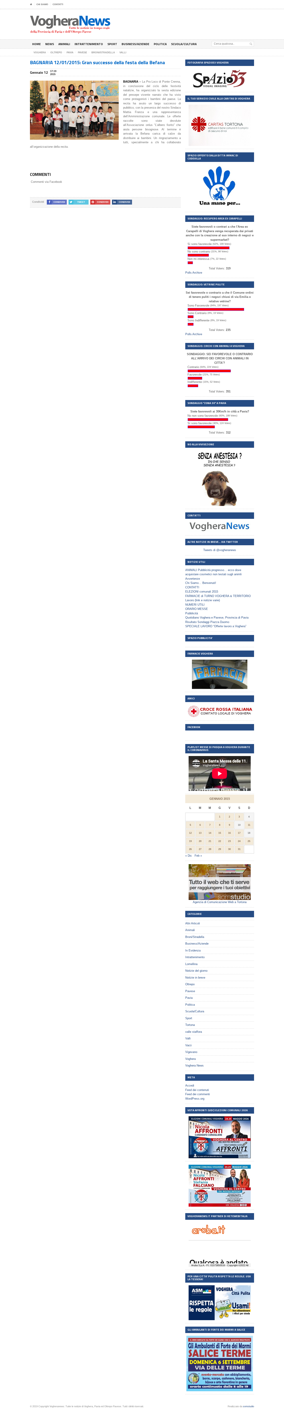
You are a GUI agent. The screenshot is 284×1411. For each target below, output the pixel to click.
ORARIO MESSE (196, 609)
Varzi (188, 1045)
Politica (160, 44)
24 (239, 841)
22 (219, 841)
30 (229, 849)
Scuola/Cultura (184, 44)
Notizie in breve (195, 977)
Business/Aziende (135, 44)
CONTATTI (58, 4)
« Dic (188, 855)
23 (229, 841)
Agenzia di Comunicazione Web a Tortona (220, 902)
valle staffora (193, 1031)
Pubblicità (191, 613)
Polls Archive (193, 272)
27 (200, 849)
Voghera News (194, 1065)
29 (219, 849)
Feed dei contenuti (197, 1090)
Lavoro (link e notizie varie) (202, 600)
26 (190, 849)
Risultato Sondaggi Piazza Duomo (207, 622)
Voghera (190, 1059)
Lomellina (191, 964)
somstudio (248, 1406)
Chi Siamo (42, 4)
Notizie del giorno (196, 970)
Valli (188, 1038)
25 (249, 841)
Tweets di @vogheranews (219, 550)
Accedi (189, 1085)
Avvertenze (192, 578)
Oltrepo (190, 984)
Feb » (198, 855)
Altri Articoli (192, 923)
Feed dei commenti (197, 1094)
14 (210, 833)
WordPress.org (194, 1098)
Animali (64, 44)
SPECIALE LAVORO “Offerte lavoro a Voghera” (215, 626)
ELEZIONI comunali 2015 (201, 591)
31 (239, 849)
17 (239, 833)
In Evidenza (193, 950)
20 (200, 841)
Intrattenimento (89, 44)
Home (36, 44)
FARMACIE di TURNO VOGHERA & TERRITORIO (218, 596)
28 (210, 849)
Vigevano (191, 1052)
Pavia (189, 997)
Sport (112, 44)
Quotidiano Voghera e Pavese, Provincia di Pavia (216, 617)
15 (219, 833)
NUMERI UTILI (195, 604)
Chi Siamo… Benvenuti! (200, 583)
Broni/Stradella (194, 937)
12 (190, 833)
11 (249, 825)
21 (210, 841)
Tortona (190, 1025)
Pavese (190, 991)
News (49, 44)
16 (229, 833)
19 (190, 841)
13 (200, 833)
